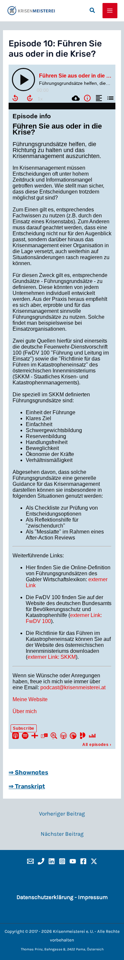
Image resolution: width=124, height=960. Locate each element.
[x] (94, 861)
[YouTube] (72, 861)
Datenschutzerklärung (45, 897)
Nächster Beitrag (62, 833)
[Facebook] (83, 861)
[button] (93, 10)
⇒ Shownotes (28, 772)
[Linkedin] (51, 861)
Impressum (93, 897)
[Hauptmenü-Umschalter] (110, 10)
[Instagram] (62, 861)
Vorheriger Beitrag (62, 813)
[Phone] (41, 861)
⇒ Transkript (27, 786)
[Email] (30, 861)
